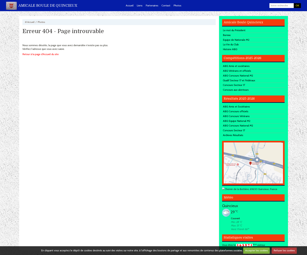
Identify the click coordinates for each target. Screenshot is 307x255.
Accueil (130, 5)
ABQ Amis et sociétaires (236, 66)
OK (297, 5)
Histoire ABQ (230, 49)
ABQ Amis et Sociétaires (236, 106)
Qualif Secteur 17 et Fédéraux (239, 80)
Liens (139, 5)
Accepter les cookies (256, 250)
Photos (177, 5)
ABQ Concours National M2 (238, 75)
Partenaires (152, 5)
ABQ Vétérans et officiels (237, 70)
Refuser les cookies (284, 250)
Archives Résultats (233, 135)
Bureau (227, 35)
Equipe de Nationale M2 (236, 39)
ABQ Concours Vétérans (236, 116)
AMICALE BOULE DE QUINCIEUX (47, 6)
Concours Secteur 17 (234, 85)
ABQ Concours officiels (235, 111)
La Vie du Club (231, 44)
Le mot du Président (234, 30)
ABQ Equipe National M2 (236, 120)
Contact (165, 5)
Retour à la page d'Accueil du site (40, 54)
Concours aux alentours (236, 89)
